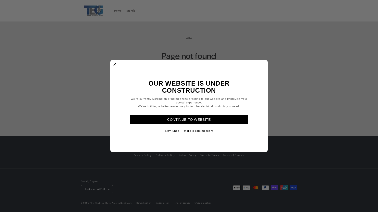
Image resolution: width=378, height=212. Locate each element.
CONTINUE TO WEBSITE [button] (189, 120)
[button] (114, 64)
